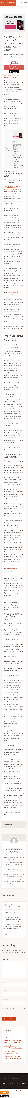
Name (4, 982)
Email (4, 991)
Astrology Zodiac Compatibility (14, 67)
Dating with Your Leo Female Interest (18, 163)
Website (4, 999)
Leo (11, 824)
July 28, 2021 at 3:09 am (15, 906)
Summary (16, 167)
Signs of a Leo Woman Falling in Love (17, 145)
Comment (5, 959)
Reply (6, 934)
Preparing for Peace (8, 2)
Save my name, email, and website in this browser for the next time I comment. (13, 1011)
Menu (25, 2)
